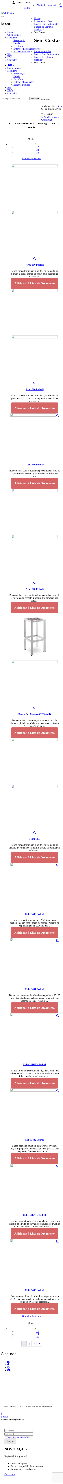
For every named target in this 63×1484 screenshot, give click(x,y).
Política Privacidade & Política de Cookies (21, 1397)
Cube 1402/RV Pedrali (34, 1215)
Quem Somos (13, 34)
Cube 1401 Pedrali (34, 989)
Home (10, 32)
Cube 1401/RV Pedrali (34, 1064)
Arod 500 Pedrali (35, 264)
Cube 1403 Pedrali (34, 1290)
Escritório (18, 46)
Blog (9, 54)
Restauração (19, 40)
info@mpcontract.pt (17, 1388)
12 (37, 147)
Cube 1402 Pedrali (34, 1139)
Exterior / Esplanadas (23, 48)
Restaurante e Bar (42, 21)
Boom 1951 (34, 839)
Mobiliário (12, 37)
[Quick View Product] (34, 258)
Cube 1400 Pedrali (34, 914)
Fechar (4, 1416)
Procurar (35, 99)
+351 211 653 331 (18, 1376)
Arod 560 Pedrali (35, 464)
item (59, 106)
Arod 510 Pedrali (35, 389)
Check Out (46, 119)
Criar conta (9, 1474)
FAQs (10, 57)
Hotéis (16, 43)
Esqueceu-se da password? (17, 1437)
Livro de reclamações (11, 1403)
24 (37, 150)
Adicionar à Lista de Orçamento (34, 283)
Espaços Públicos (21, 51)
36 (37, 152)
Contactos (12, 60)
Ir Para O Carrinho (50, 117)
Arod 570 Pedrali (35, 589)
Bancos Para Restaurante (46, 24)
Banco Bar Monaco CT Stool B (34, 714)
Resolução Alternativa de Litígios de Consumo (23, 1400)
